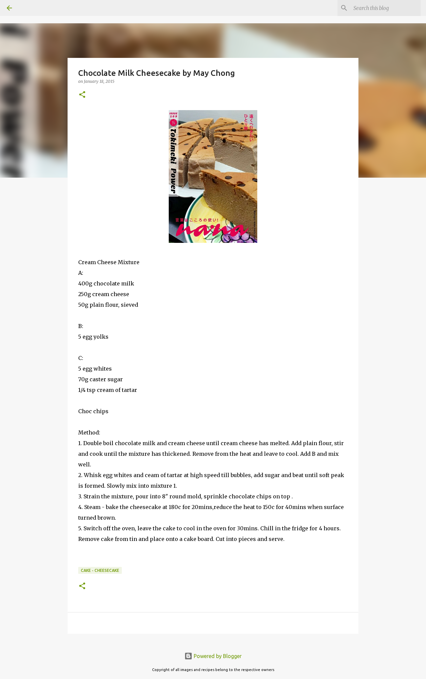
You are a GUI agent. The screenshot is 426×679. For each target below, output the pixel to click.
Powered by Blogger (217, 656)
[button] (82, 94)
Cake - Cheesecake (100, 570)
